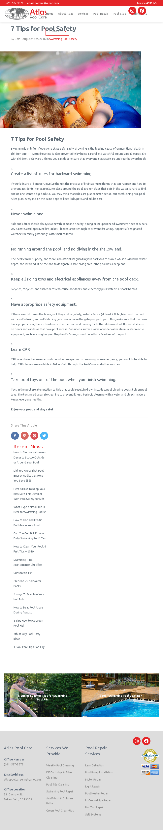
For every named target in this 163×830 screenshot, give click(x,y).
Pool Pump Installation (99, 772)
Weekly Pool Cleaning (60, 765)
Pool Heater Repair (97, 793)
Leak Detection (94, 765)
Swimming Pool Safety (63, 39)
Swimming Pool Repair (60, 791)
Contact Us (56, 31)
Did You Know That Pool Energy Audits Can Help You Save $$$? (29, 475)
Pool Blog (119, 13)
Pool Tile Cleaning (57, 784)
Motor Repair (93, 779)
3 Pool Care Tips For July (29, 647)
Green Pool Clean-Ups (60, 810)
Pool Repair (100, 13)
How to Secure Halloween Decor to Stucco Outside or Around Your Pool (30, 457)
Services (83, 13)
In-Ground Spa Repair (98, 800)
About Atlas (66, 13)
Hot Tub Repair (94, 807)
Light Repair (92, 786)
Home (50, 13)
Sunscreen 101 (23, 573)
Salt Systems (93, 814)
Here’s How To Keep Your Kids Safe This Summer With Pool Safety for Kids (29, 493)
